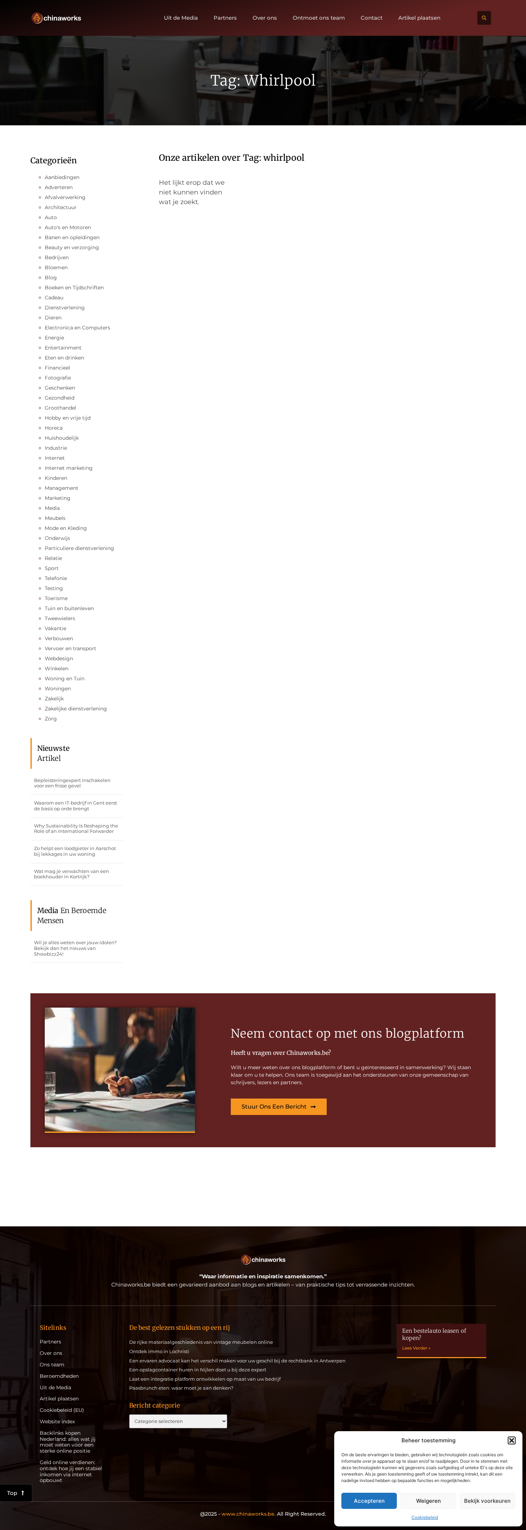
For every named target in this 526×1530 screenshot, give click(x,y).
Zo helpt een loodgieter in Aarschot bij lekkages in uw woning (75, 851)
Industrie (56, 448)
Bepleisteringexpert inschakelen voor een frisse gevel (72, 783)
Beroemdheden (59, 1376)
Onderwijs (57, 538)
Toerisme (56, 598)
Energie (54, 337)
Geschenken (60, 388)
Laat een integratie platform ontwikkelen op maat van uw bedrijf (205, 1379)
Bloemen (56, 267)
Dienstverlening (65, 307)
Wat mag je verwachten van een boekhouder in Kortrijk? (71, 874)
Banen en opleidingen (72, 237)
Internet (55, 458)
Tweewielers (60, 618)
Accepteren (369, 1500)
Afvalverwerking (65, 197)
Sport (52, 568)
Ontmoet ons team (319, 18)
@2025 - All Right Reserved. (263, 1514)
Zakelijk (54, 698)
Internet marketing (69, 468)
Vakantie (55, 628)
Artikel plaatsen (419, 18)
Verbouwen (59, 638)
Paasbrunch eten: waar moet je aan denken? (181, 1388)
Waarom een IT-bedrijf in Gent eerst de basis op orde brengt (75, 805)
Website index (57, 1422)
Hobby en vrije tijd (68, 418)
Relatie (53, 558)
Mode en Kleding (66, 528)
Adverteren (59, 187)
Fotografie (58, 378)
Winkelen (56, 668)
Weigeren (428, 1500)
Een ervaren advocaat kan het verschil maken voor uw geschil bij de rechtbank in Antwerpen (237, 1361)
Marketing (57, 498)
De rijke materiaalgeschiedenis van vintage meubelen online (201, 1342)
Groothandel (60, 408)
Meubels (55, 518)
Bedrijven (57, 257)
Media (52, 508)
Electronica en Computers (77, 327)
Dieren (53, 317)
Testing (54, 588)
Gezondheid (59, 398)
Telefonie (56, 578)
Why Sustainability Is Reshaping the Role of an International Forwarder (76, 828)
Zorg (51, 718)
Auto (51, 217)
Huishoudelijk (62, 438)
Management (61, 488)
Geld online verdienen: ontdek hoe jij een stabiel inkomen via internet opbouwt (71, 1471)
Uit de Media (181, 18)
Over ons (265, 18)
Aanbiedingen (62, 177)
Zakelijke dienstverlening (76, 708)
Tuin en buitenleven (69, 608)
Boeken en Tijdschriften (74, 287)
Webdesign (59, 658)
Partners (225, 18)
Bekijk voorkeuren (487, 1500)
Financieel (57, 368)
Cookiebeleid (424, 1517)
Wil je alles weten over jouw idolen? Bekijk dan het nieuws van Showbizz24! (75, 948)
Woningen (58, 688)
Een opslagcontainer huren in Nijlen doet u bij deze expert (197, 1369)
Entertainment (63, 347)
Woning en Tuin (64, 678)
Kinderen (56, 478)
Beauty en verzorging (72, 247)
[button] (511, 1440)
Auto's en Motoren (68, 227)
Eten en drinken (64, 357)
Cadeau (54, 297)
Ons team (52, 1365)
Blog (51, 277)
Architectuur (61, 207)
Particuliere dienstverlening (79, 548)
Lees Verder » (416, 1348)
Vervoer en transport (70, 648)
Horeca (54, 428)
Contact (372, 18)
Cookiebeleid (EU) (62, 1410)
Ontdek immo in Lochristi (159, 1351)
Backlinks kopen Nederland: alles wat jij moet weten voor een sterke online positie (68, 1442)
